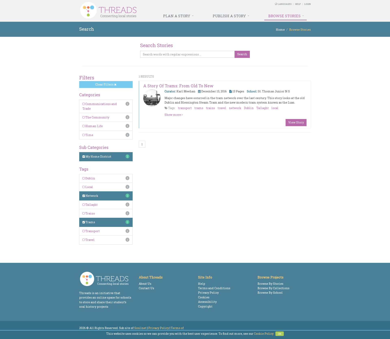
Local (89, 187)
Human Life (94, 126)
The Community (97, 117)
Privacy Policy (208, 293)
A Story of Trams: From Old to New (178, 85)
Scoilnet (140, 328)
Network (91, 196)
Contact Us (146, 288)
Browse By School (270, 293)
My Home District (98, 156)
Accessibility (207, 302)
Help (298, 3)
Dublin (90, 178)
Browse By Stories (270, 284)
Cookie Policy (264, 334)
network (235, 108)
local (274, 108)
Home (280, 29)
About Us (145, 284)
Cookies (203, 297)
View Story (296, 122)
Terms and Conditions (214, 288)
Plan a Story (176, 15)
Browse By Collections (273, 288)
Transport (92, 231)
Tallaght (91, 205)
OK (279, 333)
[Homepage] (150, 10)
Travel (90, 240)
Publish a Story (229, 15)
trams (198, 108)
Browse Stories (284, 15)
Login (307, 3)
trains (210, 108)
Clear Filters (104, 84)
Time (89, 135)
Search (242, 54)
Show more (173, 115)
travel (222, 108)
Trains (90, 213)
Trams (90, 222)
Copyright (205, 306)
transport (185, 108)
